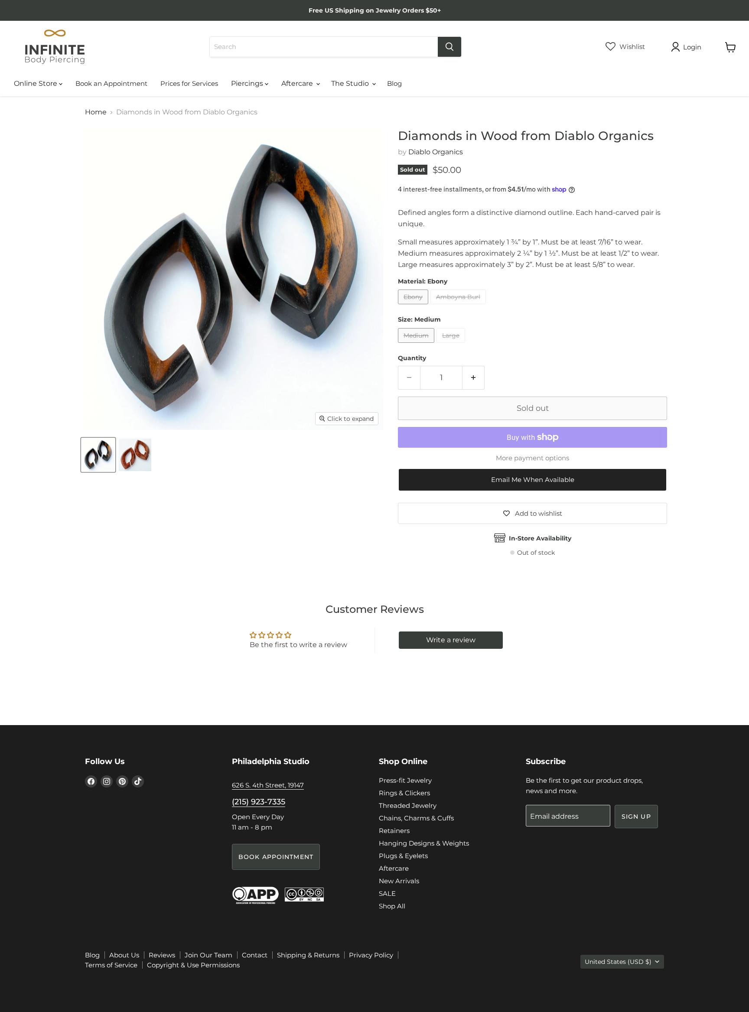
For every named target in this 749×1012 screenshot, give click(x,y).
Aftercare (298, 83)
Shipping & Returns (308, 955)
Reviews (162, 955)
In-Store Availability (540, 538)
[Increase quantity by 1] (473, 378)
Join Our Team (208, 955)
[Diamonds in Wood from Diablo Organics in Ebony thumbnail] (98, 455)
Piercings (248, 83)
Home (96, 112)
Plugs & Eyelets (403, 856)
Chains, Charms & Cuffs (416, 818)
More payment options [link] (532, 458)
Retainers (394, 831)
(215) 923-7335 (258, 802)
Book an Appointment (111, 83)
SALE (387, 893)
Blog (394, 83)
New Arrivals (399, 881)
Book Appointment (275, 857)
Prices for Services (189, 83)
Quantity (412, 358)
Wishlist (631, 46)
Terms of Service (111, 965)
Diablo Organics (435, 152)
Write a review (450, 640)
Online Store (36, 83)
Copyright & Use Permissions (193, 965)
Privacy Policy (371, 955)
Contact (254, 955)
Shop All (392, 906)
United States (618, 962)
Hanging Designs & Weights (424, 843)
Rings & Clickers (404, 793)
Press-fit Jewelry (405, 780)
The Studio (351, 83)
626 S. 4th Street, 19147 (268, 785)
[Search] (449, 47)
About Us (124, 955)
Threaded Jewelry (407, 805)
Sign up (636, 816)
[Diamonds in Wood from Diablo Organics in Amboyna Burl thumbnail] (135, 455)
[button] (532, 480)
